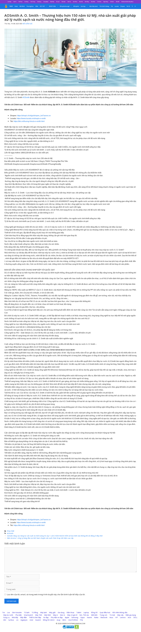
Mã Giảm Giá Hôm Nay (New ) (127, 1)
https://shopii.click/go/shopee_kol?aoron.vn (34, 116)
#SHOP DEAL (52, 6)
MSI (4, 620)
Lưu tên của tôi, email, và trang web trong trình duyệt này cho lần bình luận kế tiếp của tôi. (46, 594)
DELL (135, 617)
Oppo (82, 617)
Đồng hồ (94, 612)
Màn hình (47, 615)
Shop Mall (10, 531)
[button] (135, 6)
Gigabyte (23, 620)
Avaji (58, 620)
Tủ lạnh (26, 612)
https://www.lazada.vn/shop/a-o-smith (31, 118)
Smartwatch (28, 615)
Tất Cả (128, 6)
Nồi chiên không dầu (119, 612)
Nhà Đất (117, 1)
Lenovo (123, 617)
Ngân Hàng (105, 1)
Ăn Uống (26, 1)
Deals (16, 6)
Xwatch (38, 620)
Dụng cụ (6, 617)
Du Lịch (57, 1)
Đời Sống (87, 1)
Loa (8, 612)
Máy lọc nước (8, 615)
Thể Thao (20, 1)
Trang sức (103, 615)
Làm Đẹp (9, 1)
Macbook (103, 617)
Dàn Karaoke (17, 612)
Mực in (62, 615)
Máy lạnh (43, 612)
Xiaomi (89, 617)
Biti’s (64, 620)
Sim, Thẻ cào (84, 615)
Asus (111, 617)
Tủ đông (35, 612)
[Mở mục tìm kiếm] (132, 6)
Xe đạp (46, 617)
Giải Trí (14, 1)
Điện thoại (70, 612)
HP (116, 617)
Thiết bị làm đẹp (35, 617)
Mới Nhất (22, 6)
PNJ (81, 620)
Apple (67, 617)
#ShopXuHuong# (64, 6)
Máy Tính (38, 615)
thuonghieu (30, 6)
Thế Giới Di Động (104, 6)
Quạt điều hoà (105, 612)
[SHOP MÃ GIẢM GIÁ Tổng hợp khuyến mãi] (6, 6)
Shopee (122, 6)
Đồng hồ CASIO (49, 620)
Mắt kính (94, 615)
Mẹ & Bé (81, 1)
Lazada (117, 6)
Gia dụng (61, 612)
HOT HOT (42, 6)
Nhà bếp (15, 617)
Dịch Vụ (69, 1)
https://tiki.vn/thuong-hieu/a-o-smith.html (29, 121)
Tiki (112, 6)
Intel (31, 620)
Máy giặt (52, 612)
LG (17, 620)
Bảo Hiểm (93, 1)
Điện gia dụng (131, 615)
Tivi (3, 612)
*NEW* (11, 6)
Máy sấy (120, 615)
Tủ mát (112, 615)
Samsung (74, 617)
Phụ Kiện (63, 1)
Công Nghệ (45, 1)
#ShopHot (76, 6)
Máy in (55, 615)
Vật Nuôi (112, 1)
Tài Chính (99, 1)
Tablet (78, 612)
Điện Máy (52, 1)
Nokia (96, 617)
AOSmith (26, 97)
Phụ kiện (18, 615)
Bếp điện (23, 617)
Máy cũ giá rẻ (72, 615)
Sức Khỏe (75, 1)
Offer (36, 6)
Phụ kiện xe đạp (57, 617)
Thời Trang (33, 1)
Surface (11, 620)
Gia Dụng (39, 1)
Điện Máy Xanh (93, 6)
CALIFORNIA (73, 620)
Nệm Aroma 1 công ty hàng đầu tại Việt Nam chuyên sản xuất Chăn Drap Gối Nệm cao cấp (40, 538)
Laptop (86, 612)
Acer (129, 617)
